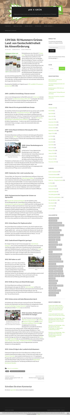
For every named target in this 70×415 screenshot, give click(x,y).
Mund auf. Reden (52, 188)
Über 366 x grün (17, 26)
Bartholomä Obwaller (10, 363)
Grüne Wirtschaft (53, 266)
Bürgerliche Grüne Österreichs (56, 235)
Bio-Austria (39, 117)
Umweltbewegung (53, 280)
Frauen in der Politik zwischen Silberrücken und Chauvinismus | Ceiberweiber (56, 307)
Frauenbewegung (53, 242)
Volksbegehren (52, 285)
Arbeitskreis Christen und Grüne (56, 225)
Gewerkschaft (52, 247)
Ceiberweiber (52, 314)
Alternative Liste (53, 220)
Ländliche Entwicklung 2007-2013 (21, 98)
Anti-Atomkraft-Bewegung (55, 223)
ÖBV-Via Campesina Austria (29, 319)
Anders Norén (56, 410)
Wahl (50, 288)
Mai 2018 (51, 110)
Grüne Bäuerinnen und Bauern (18, 371)
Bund (7, 371)
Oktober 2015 (52, 156)
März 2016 (51, 147)
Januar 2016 (51, 153)
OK (39, 414)
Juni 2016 (51, 139)
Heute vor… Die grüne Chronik (56, 180)
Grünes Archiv (28, 26)
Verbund (40, 249)
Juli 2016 (51, 136)
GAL (60, 244)
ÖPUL (15, 136)
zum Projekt (51, 205)
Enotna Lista (52, 239)
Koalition (60, 268)
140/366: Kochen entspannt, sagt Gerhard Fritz (36, 378)
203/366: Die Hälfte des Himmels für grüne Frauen (56, 310)
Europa (58, 239)
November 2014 (52, 161)
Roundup (18, 307)
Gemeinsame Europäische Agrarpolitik (15, 204)
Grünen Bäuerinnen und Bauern (20, 119)
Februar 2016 (52, 150)
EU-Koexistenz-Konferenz (23, 112)
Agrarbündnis (8, 119)
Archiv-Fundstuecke (53, 171)
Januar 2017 (51, 119)
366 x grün (35, 10)
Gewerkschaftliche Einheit (55, 249)
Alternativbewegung (53, 218)
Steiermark (57, 276)
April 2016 (51, 144)
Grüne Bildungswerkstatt (54, 259)
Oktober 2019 (52, 107)
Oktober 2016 (52, 127)
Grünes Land (36, 97)
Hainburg (61, 266)
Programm (60, 273)
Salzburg (51, 276)
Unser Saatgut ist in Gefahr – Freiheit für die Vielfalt (18, 340)
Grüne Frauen (52, 263)
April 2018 (51, 113)
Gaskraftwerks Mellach (28, 178)
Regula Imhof (36, 359)
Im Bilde (50, 183)
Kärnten (51, 271)
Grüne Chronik (48, 26)
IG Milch (40, 319)
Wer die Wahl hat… (53, 200)
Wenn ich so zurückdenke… (12, 368)
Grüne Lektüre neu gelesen (55, 177)
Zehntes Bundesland (53, 292)
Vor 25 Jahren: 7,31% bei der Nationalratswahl (55, 80)
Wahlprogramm (52, 290)
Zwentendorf (52, 295)
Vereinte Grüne (52, 283)
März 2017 (51, 116)
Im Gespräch (51, 186)
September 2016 (52, 130)
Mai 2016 (51, 142)
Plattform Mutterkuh (29, 321)
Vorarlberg (60, 285)
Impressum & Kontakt (11, 30)
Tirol (63, 276)
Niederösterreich (58, 271)
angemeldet (13, 390)
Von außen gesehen (53, 194)
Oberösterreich (52, 273)
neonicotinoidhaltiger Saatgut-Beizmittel (15, 306)
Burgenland (55, 227)
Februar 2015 (52, 159)
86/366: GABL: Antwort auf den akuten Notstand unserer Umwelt (56, 321)
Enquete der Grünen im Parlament (16, 200)
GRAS (50, 251)
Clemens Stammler (10, 356)
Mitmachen (38, 26)
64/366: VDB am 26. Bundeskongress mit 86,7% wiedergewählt (55, 335)
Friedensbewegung (53, 244)
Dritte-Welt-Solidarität (54, 237)
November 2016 (52, 124)
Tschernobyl (52, 278)
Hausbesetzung (52, 268)
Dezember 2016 (52, 122)
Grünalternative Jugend (54, 256)
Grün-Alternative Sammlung (55, 254)
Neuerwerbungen (53, 191)
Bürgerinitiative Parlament (55, 230)
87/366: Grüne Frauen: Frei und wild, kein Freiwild (57, 314)
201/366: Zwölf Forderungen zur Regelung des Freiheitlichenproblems (56, 328)
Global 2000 (13, 339)
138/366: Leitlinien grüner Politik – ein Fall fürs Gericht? (14, 378)
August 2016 (52, 133)
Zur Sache (51, 208)
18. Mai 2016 (8, 49)
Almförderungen (29, 287)
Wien (59, 290)
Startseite (8, 26)
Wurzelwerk (51, 203)
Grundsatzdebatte (53, 174)
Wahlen (55, 288)
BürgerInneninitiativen (54, 232)
